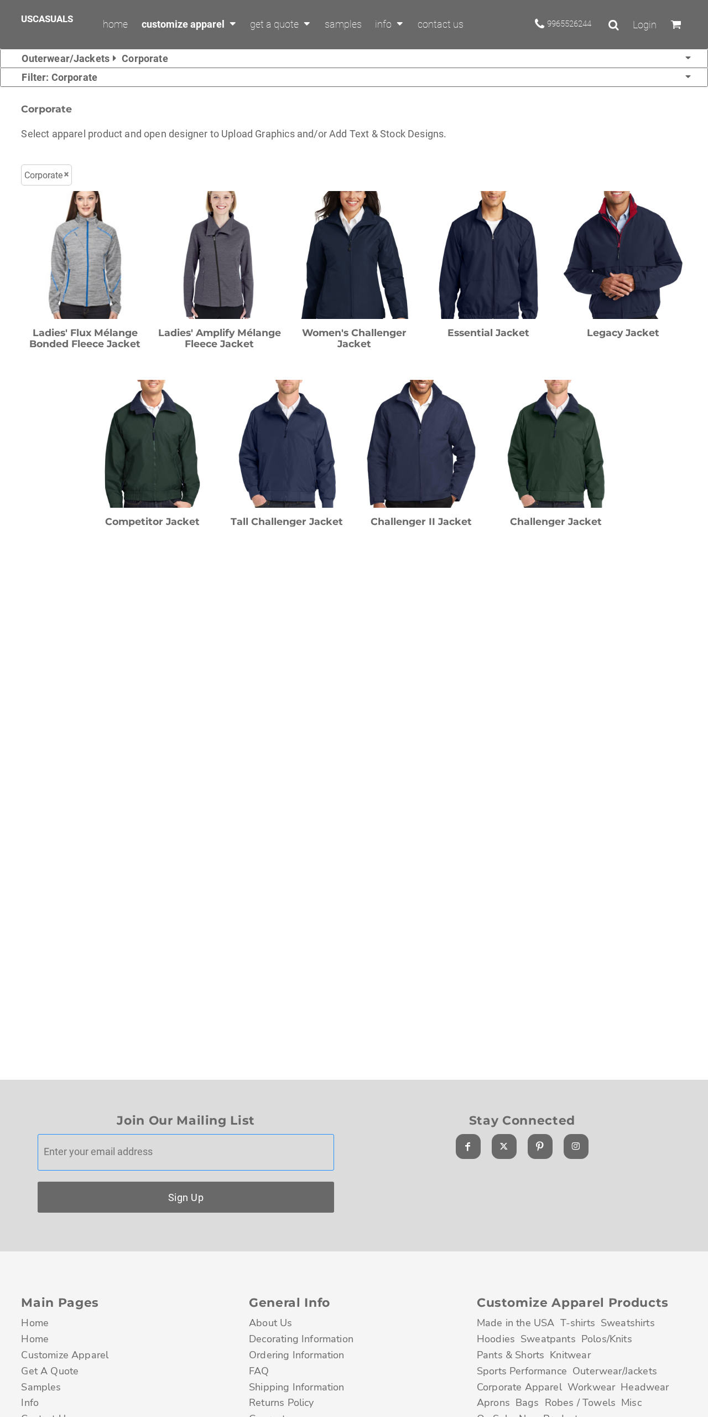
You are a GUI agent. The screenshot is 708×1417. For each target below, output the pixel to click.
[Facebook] (468, 1146)
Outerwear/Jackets (614, 1371)
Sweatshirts (628, 1323)
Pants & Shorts (510, 1355)
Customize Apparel (64, 1355)
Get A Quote (50, 1371)
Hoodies (496, 1339)
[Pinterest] (540, 1146)
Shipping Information (297, 1387)
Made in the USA (516, 1323)
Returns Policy (281, 1402)
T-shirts (577, 1323)
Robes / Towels (580, 1402)
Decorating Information (301, 1339)
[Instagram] (576, 1146)
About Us (270, 1323)
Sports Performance (522, 1371)
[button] (188, 24)
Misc (631, 1402)
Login (645, 24)
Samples (41, 1387)
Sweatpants (548, 1339)
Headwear (645, 1387)
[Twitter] (504, 1146)
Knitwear (570, 1355)
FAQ (259, 1371)
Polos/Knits (606, 1339)
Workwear (591, 1387)
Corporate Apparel (519, 1387)
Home (35, 1323)
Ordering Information (297, 1355)
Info (30, 1402)
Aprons (493, 1402)
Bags (527, 1402)
